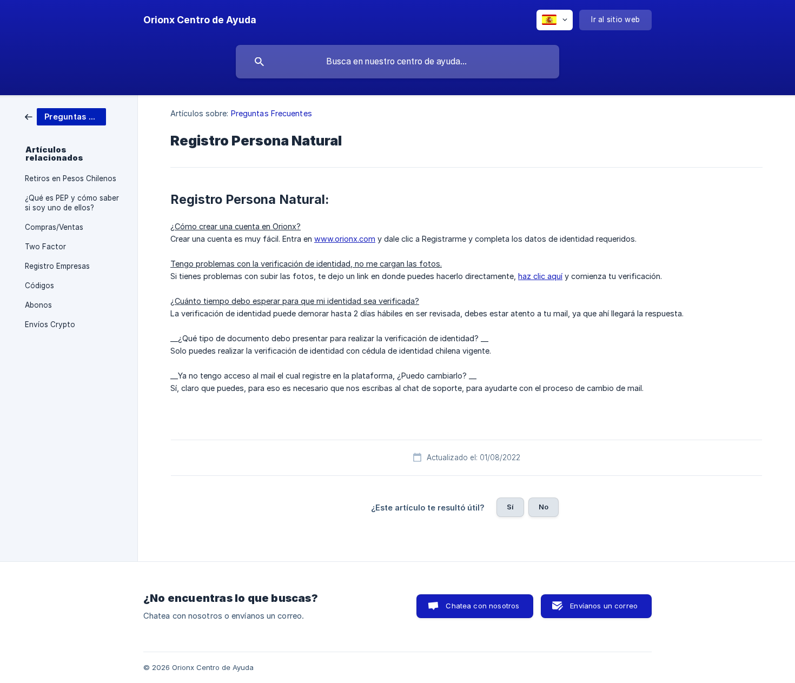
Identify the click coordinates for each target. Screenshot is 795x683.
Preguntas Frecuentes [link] (271, 113)
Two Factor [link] (45, 246)
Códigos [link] (39, 285)
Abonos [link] (38, 305)
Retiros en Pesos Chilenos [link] (70, 178)
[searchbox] (397, 61)
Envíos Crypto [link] (50, 324)
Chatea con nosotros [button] (482, 605)
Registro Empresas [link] (57, 266)
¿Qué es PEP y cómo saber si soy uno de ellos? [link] (72, 203)
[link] (65, 116)
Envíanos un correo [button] (604, 605)
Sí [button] (510, 506)
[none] (199, 20)
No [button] (543, 506)
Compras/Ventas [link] (54, 227)
